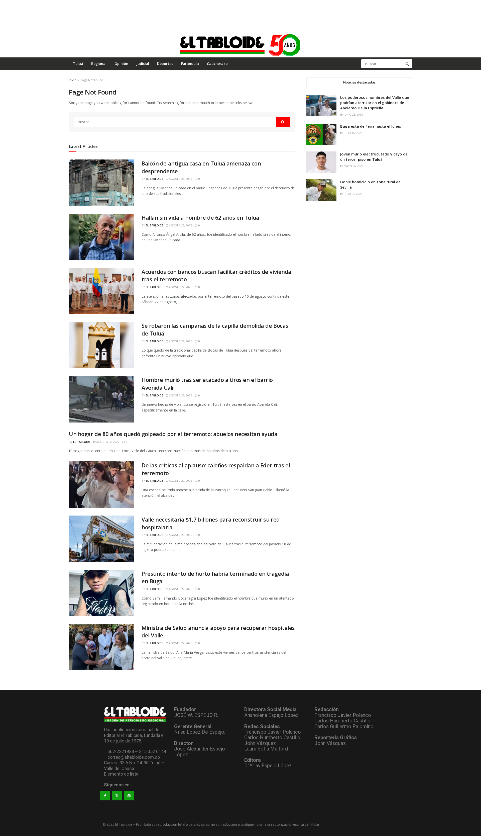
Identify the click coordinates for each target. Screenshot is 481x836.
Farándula (190, 63)
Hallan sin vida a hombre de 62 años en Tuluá (200, 217)
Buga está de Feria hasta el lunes (370, 126)
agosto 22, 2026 (180, 287)
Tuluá (78, 63)
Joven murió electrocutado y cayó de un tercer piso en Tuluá (374, 156)
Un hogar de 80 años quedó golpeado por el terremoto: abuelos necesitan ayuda (173, 434)
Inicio (72, 80)
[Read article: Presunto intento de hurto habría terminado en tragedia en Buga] (101, 593)
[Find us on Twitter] (117, 795)
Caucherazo (217, 63)
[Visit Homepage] (240, 44)
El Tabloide (154, 179)
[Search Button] (407, 63)
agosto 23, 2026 (180, 179)
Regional (98, 63)
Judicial (142, 63)
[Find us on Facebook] (105, 795)
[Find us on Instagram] (129, 795)
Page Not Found (91, 80)
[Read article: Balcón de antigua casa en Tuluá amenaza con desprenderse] (101, 182)
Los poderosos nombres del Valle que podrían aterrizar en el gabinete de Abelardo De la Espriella (374, 102)
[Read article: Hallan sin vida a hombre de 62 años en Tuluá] (101, 237)
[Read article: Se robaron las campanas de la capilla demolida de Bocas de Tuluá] (101, 345)
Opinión (121, 63)
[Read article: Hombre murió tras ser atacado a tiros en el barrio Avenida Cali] (101, 399)
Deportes (165, 63)
